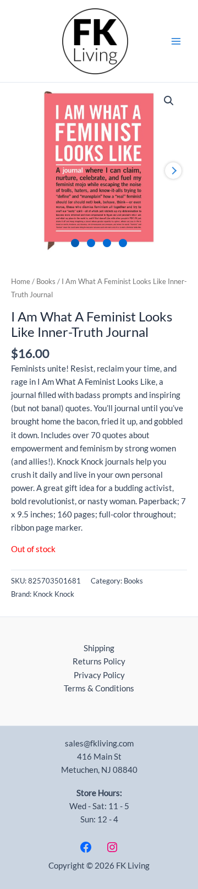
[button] (169, 101)
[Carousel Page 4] (123, 243)
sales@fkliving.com (99, 743)
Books (46, 281)
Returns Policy (99, 661)
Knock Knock (53, 594)
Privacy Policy (99, 675)
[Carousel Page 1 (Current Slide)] (75, 243)
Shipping (99, 648)
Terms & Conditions (99, 688)
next (173, 170)
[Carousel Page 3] (107, 243)
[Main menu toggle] (176, 41)
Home (20, 281)
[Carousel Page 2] (91, 243)
